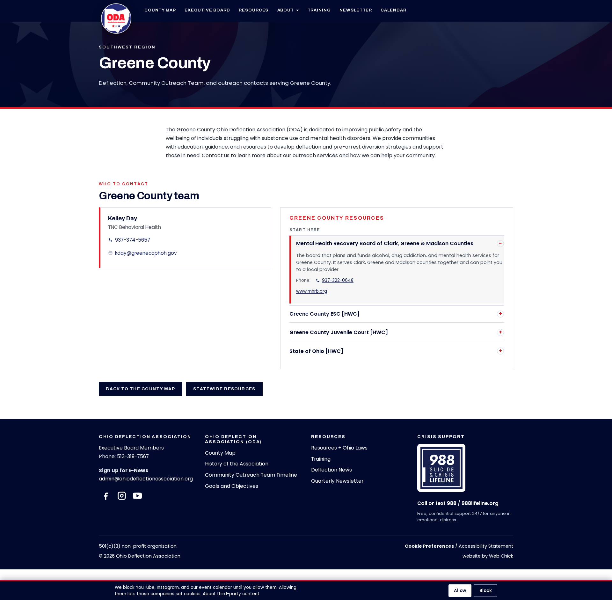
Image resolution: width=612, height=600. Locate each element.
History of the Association (236, 463)
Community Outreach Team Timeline (251, 475)
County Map (160, 10)
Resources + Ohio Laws (339, 447)
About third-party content (231, 594)
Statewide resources (224, 388)
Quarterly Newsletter (337, 481)
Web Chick (501, 556)
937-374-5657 (132, 240)
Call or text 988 (436, 503)
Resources (253, 10)
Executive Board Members (131, 447)
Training (319, 10)
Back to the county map (140, 388)
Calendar (393, 10)
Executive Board (207, 10)
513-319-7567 (133, 456)
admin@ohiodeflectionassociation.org (146, 478)
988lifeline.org (480, 503)
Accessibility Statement (486, 546)
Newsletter (355, 10)
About (285, 10)
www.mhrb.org (311, 291)
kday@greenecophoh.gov (146, 253)
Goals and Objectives (231, 486)
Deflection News (331, 469)
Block (485, 591)
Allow (460, 591)
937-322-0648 (337, 280)
